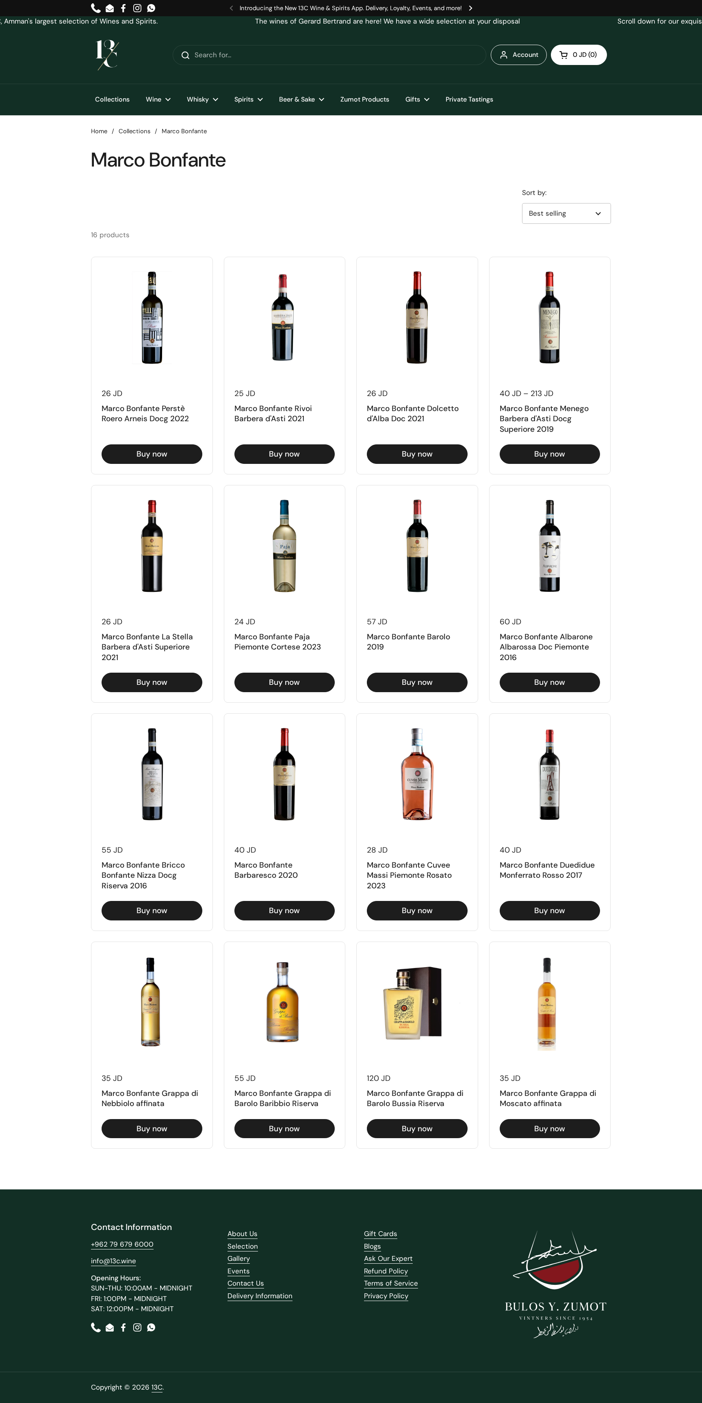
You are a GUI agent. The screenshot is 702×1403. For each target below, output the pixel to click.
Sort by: (534, 192)
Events (239, 1271)
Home (99, 131)
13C (157, 1387)
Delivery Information (260, 1295)
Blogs (372, 1246)
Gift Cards (380, 1233)
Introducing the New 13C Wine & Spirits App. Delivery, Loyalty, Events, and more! (351, 8)
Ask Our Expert (388, 1258)
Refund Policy (386, 1271)
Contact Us (246, 1283)
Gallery (239, 1258)
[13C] (107, 55)
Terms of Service (391, 1283)
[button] (579, 55)
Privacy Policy (386, 1295)
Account (525, 54)
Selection (243, 1246)
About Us (243, 1233)
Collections (134, 131)
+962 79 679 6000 (122, 1244)
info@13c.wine (113, 1260)
